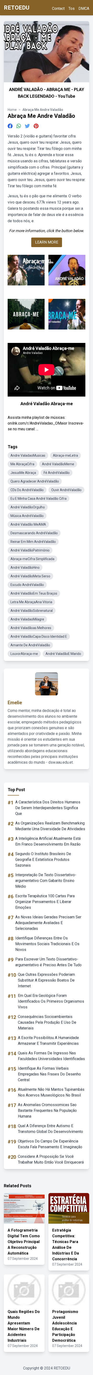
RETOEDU (16, 7)
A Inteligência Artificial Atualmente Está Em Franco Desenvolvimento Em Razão (48, 841)
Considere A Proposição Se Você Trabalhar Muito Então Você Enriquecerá (51, 1159)
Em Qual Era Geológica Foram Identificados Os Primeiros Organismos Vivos (51, 1001)
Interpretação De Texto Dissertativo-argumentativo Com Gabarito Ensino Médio (45, 881)
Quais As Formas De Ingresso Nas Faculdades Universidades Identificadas (51, 1056)
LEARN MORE (46, 242)
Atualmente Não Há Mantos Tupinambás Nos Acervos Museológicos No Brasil (51, 1092)
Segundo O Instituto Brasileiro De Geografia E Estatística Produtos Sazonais (43, 860)
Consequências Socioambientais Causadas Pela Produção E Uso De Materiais (47, 1022)
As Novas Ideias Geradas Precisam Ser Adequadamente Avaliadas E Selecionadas (48, 923)
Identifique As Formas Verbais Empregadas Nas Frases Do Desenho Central (49, 1074)
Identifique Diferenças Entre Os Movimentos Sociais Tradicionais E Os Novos (47, 944)
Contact (58, 8)
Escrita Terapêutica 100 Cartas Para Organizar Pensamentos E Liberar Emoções (45, 902)
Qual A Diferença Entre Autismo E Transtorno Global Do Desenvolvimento (50, 1129)
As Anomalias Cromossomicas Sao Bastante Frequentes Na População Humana (47, 1110)
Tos (71, 8)
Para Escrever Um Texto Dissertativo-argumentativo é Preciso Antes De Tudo (48, 962)
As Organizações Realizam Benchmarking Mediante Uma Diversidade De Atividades (50, 826)
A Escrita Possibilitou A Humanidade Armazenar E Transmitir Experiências (48, 1040)
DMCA (83, 8)
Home (12, 110)
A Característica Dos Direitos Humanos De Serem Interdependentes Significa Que (47, 808)
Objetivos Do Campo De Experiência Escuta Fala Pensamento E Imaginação (50, 1144)
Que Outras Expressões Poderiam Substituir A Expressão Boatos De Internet (46, 980)
